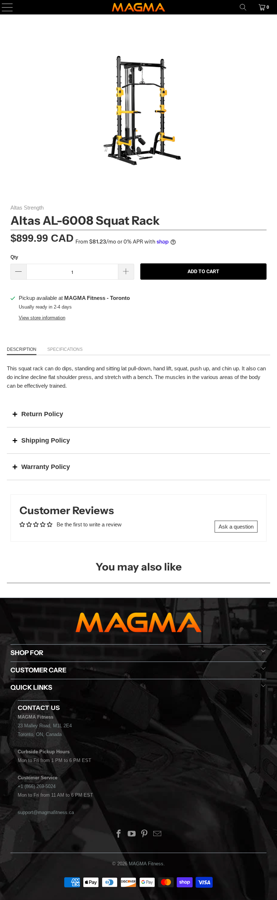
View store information (42, 317)
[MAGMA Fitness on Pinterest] (144, 834)
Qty (14, 257)
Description (21, 349)
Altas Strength (27, 207)
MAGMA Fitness (146, 863)
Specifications (65, 349)
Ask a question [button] (236, 527)
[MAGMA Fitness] (138, 7)
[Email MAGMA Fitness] (157, 834)
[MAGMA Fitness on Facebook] (119, 834)
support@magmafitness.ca (46, 812)
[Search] (243, 7)
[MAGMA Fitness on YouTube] (131, 834)
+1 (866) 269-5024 (37, 786)
